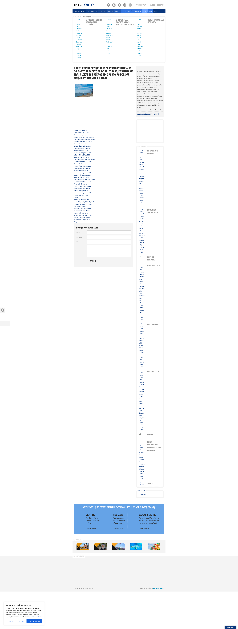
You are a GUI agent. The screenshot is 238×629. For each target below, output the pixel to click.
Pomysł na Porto (79, 11)
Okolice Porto (137, 11)
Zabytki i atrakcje (92, 11)
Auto (144, 11)
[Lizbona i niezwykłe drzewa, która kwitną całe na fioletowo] (118, 546)
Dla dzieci (150, 435)
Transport (103, 11)
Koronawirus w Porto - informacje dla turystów (94, 22)
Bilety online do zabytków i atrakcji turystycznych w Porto (125, 22)
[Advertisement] (83, 113)
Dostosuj (11, 621)
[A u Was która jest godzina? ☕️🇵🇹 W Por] (81, 567)
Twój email (79, 237)
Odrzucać (21, 621)
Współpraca (141, 5)
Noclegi (110, 11)
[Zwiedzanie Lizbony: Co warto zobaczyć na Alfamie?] (83, 546)
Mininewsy (83, 16)
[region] (24, 613)
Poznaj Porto (126, 11)
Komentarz (79, 247)
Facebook (141, 490)
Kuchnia (117, 11)
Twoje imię (79, 232)
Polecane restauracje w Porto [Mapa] (155, 21)
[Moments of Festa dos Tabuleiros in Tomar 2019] (154, 546)
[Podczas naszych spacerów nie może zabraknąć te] (157, 567)
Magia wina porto (153, 265)
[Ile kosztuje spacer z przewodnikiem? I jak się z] (96, 567)
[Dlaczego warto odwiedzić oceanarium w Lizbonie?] (136, 546)
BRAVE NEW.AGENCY (158, 588)
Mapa (150, 11)
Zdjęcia (156, 11)
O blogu (151, 5)
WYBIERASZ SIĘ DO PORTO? (148, 114)
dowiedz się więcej (91, 528)
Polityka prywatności (35, 617)
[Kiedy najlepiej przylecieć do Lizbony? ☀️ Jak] (126, 567)
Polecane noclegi (153, 324)
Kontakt (160, 5)
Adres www (79, 242)
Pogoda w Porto (153, 372)
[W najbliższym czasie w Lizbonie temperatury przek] (141, 567)
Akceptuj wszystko (35, 621)
